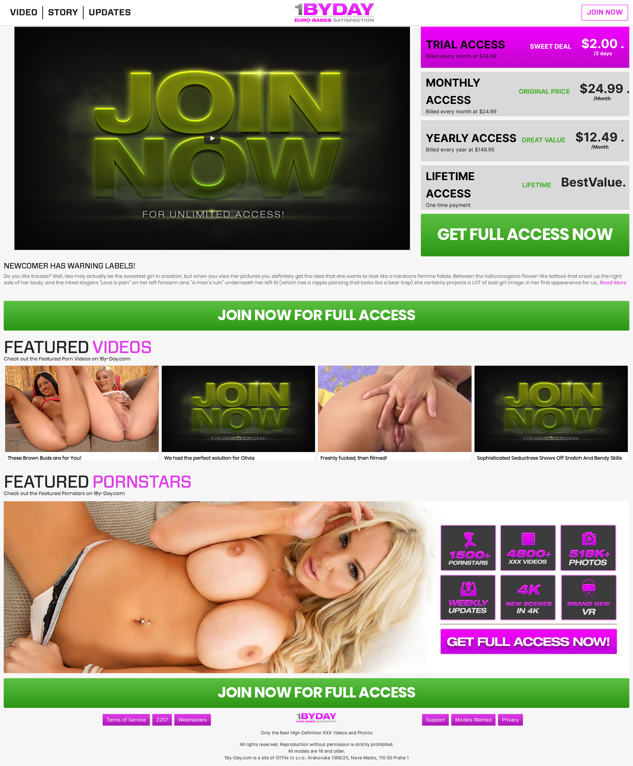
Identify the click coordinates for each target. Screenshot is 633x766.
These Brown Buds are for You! (44, 458)
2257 (162, 720)
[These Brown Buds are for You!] (82, 409)
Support (435, 720)
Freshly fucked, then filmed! (353, 458)
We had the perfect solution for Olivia (209, 458)
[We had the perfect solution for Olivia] (238, 409)
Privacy (510, 720)
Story (63, 12)
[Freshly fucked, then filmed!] (395, 409)
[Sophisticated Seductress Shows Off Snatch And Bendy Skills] (551, 409)
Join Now (605, 12)
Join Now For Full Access (316, 315)
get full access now (525, 235)
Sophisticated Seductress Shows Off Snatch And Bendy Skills (549, 458)
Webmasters (192, 720)
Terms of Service (126, 720)
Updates (110, 12)
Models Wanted (473, 720)
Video (23, 12)
